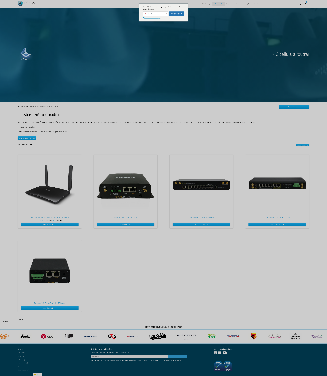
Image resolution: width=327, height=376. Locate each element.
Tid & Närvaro (192, 4)
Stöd (19, 366)
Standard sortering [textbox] (302, 145)
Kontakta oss (22, 352)
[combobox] (302, 145)
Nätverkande (218, 4)
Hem (19, 106)
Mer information (48, 224)
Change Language (176, 13)
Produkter (25, 106)
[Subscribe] (177, 356)
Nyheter (255, 4)
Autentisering (206, 4)
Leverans (21, 356)
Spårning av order (23, 363)
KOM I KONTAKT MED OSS (27, 138)
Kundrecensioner (23, 370)
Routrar (42, 106)
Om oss (20, 349)
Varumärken (239, 4)
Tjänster (230, 4)
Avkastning (21, 359)
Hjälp (248, 4)
